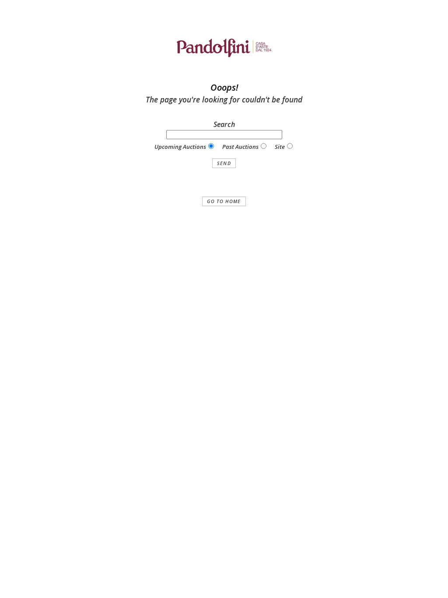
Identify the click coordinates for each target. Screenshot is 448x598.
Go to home (224, 201)
